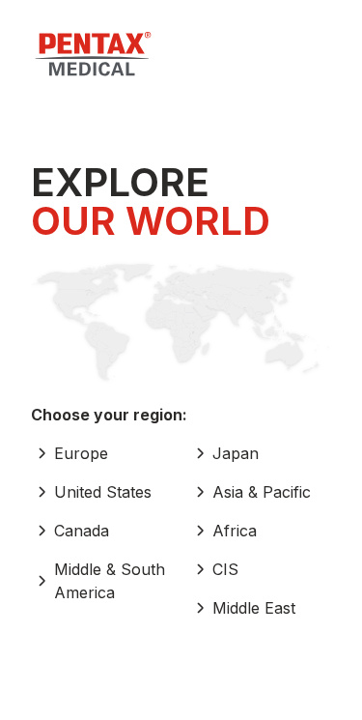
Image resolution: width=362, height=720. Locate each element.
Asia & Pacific (261, 492)
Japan (235, 453)
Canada (81, 530)
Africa (234, 530)
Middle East (253, 608)
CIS (225, 569)
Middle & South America (109, 581)
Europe (81, 453)
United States (103, 492)
